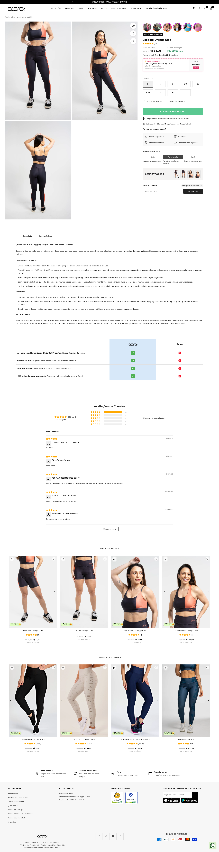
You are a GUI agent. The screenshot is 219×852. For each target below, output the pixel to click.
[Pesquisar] (194, 8)
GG (185, 84)
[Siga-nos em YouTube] (113, 836)
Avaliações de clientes (156, 8)
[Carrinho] (211, 8)
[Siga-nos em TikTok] (119, 836)
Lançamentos (136, 8)
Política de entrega (15, 810)
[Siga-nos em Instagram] (106, 836)
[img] (51, 439)
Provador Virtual (154, 101)
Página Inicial (10, 17)
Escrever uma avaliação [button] (154, 418)
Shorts (103, 8)
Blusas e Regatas (118, 8)
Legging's (69, 8)
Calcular (193, 191)
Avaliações (12, 822)
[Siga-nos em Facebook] (99, 836)
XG (198, 84)
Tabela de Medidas (176, 101)
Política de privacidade (17, 818)
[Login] (199, 8)
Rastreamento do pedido (18, 797)
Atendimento (13, 793)
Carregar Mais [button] (109, 529)
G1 (160, 92)
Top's (80, 8)
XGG (148, 92)
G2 (173, 92)
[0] (205, 8)
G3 (185, 92)
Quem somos (13, 806)
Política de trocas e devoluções (20, 814)
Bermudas (91, 8)
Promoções (56, 8)
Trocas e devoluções (16, 801)
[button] (96, 412)
